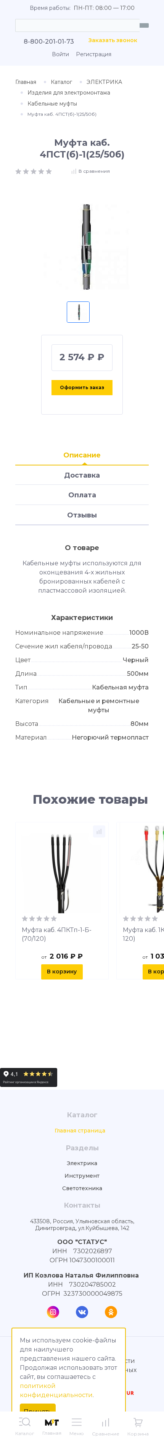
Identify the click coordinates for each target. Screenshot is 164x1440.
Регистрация (93, 54)
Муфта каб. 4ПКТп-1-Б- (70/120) (57, 934)
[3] (34, 170)
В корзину (62, 971)
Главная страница (80, 1131)
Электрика (82, 1163)
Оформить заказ (82, 387)
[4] (42, 170)
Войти (60, 54)
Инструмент (82, 1176)
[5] (49, 170)
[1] (19, 170)
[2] (27, 170)
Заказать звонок (112, 40)
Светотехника (82, 1188)
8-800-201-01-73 (49, 41)
